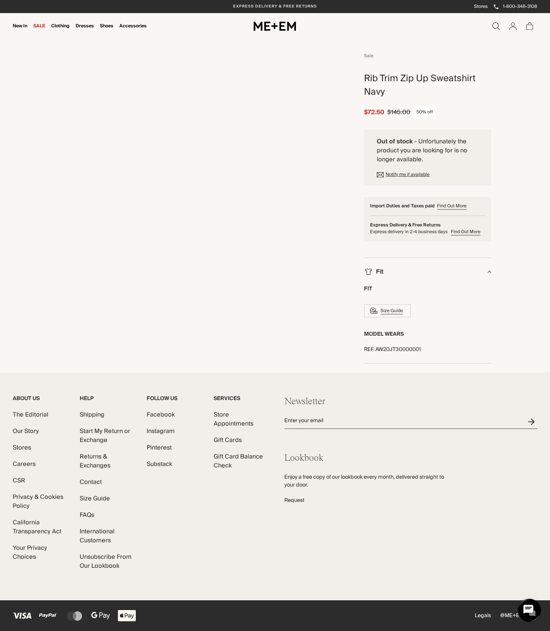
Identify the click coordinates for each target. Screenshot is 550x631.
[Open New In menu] (20, 31)
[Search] (496, 26)
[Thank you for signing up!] (532, 421)
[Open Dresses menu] (85, 31)
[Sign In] (512, 26)
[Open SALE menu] (39, 31)
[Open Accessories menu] (133, 31)
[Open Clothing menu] (60, 31)
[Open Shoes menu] (106, 31)
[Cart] (529, 26)
